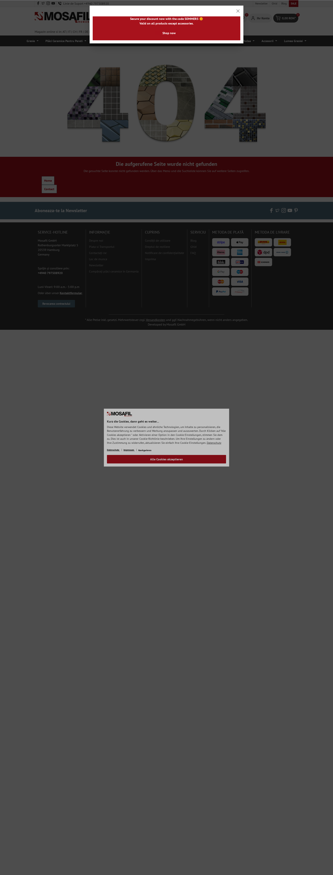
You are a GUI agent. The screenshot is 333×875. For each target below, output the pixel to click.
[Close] (238, 11)
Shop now (169, 33)
